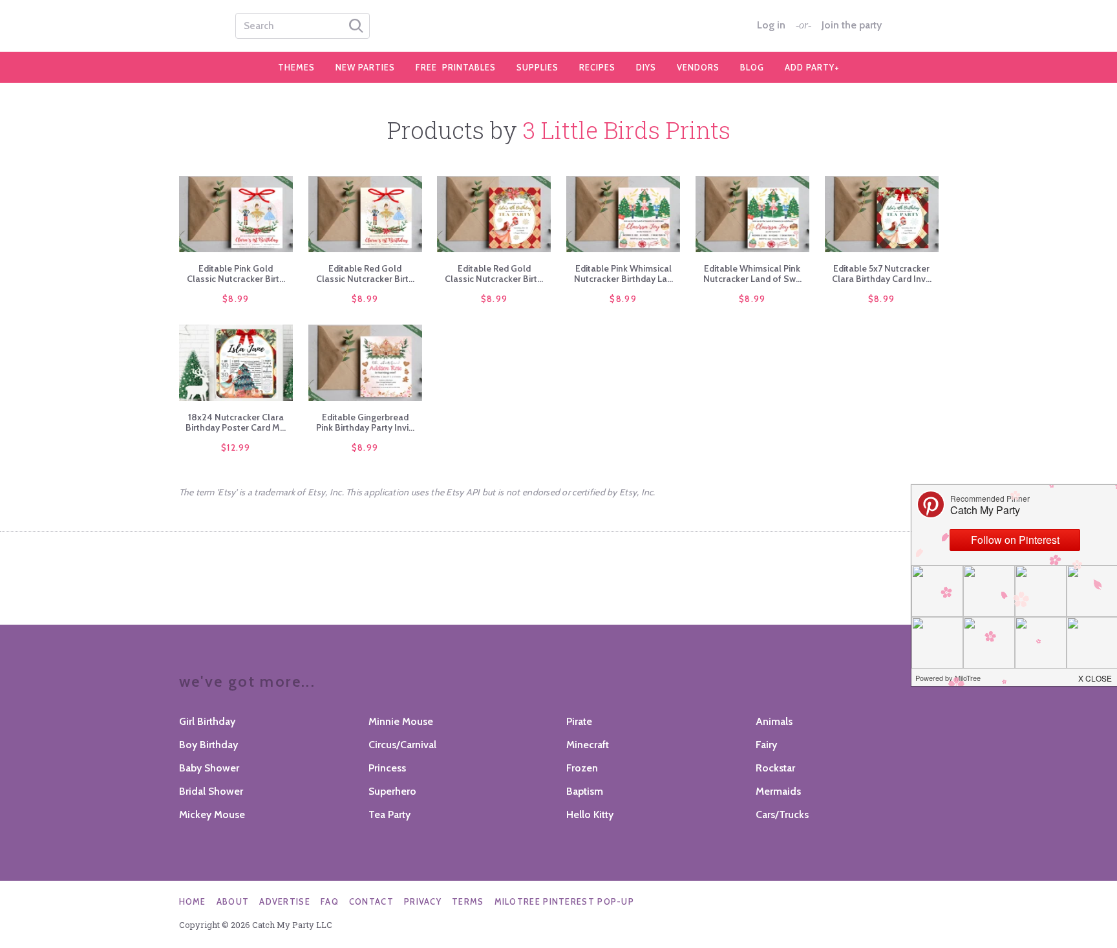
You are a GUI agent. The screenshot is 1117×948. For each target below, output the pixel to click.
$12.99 (236, 447)
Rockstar (775, 768)
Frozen (582, 768)
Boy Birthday (208, 744)
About (233, 901)
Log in (771, 25)
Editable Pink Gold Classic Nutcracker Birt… (236, 274)
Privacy (422, 901)
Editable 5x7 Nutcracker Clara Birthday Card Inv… (881, 274)
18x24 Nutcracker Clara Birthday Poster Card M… (236, 422)
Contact (371, 901)
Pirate (579, 721)
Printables (456, 67)
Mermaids (778, 791)
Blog (752, 67)
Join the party (852, 25)
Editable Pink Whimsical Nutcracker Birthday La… (623, 274)
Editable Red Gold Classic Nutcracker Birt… (365, 274)
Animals (774, 721)
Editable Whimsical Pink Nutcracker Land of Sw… (752, 274)
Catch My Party (558, 26)
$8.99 (236, 299)
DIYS (646, 67)
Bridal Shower (211, 791)
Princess (387, 768)
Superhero (392, 791)
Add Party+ (812, 67)
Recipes (597, 67)
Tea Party (389, 814)
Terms (468, 901)
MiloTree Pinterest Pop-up (565, 901)
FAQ (330, 901)
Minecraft (587, 744)
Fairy (766, 744)
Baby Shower (209, 768)
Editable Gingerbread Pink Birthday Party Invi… (365, 422)
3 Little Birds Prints (626, 129)
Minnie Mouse (400, 721)
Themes (296, 67)
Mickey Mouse (212, 814)
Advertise (284, 901)
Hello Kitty (589, 814)
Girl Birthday (207, 721)
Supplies (537, 67)
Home (192, 901)
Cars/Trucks (782, 814)
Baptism (584, 791)
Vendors (698, 67)
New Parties (365, 67)
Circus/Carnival (402, 744)
